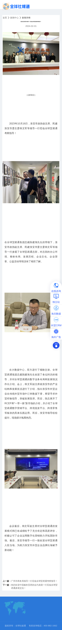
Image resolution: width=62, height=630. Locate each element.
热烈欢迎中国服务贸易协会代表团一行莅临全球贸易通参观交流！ (34, 586)
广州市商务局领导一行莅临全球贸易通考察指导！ (34, 581)
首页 (5, 17)
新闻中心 (14, 17)
